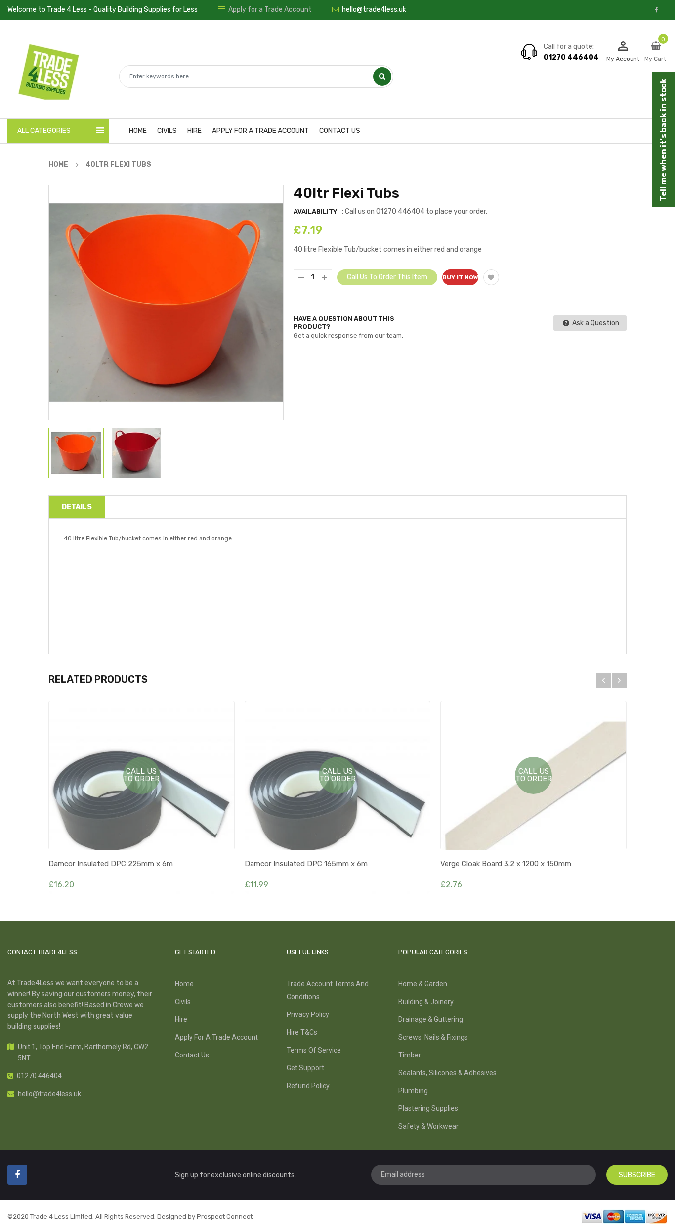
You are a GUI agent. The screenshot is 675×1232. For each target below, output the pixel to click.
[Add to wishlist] (491, 277)
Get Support (305, 1068)
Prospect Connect (225, 1216)
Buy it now (460, 277)
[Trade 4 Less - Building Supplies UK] (624, 1215)
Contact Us (192, 1055)
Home (184, 984)
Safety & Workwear (428, 1126)
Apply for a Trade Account (269, 9)
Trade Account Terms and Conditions (328, 990)
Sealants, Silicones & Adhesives (447, 1073)
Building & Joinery (426, 1002)
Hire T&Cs (302, 1032)
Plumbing (413, 1091)
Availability (315, 211)
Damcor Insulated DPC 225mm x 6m (110, 863)
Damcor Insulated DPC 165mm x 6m (306, 863)
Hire (181, 1019)
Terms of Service (314, 1050)
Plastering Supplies (428, 1108)
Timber (409, 1055)
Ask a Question (595, 323)
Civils (183, 1002)
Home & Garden (422, 984)
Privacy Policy (308, 1014)
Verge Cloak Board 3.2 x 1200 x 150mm (505, 863)
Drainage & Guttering (430, 1019)
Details (77, 507)
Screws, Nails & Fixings (433, 1037)
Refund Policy (308, 1086)
